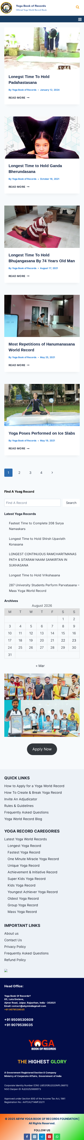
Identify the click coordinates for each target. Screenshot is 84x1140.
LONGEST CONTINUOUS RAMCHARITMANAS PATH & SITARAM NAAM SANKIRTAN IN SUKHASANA (42, 559)
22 (63, 640)
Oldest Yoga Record (23, 898)
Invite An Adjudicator (20, 799)
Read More (19, 97)
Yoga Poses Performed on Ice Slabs (42, 433)
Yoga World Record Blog (23, 819)
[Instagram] (34, 1137)
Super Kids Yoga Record (27, 879)
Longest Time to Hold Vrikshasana (34, 575)
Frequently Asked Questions (26, 812)
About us (11, 933)
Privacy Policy (15, 947)
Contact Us (13, 940)
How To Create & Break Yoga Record (33, 792)
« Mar (40, 666)
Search (71, 503)
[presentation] (42, 48)
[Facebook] (27, 1137)
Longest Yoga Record (24, 846)
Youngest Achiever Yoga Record (33, 892)
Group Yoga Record (23, 905)
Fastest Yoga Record (24, 852)
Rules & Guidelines (19, 806)
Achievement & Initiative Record (32, 872)
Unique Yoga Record (24, 865)
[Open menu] (80, 19)
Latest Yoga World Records (25, 839)
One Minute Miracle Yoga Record (33, 859)
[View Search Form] (80, 7)
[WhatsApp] (57, 1137)
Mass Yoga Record (22, 912)
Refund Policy (15, 960)
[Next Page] (52, 473)
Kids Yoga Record (22, 885)
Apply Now (42, 749)
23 (74, 640)
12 (31, 633)
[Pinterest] (49, 1137)
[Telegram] (42, 1137)
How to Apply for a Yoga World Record (34, 786)
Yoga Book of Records (24, 90)
